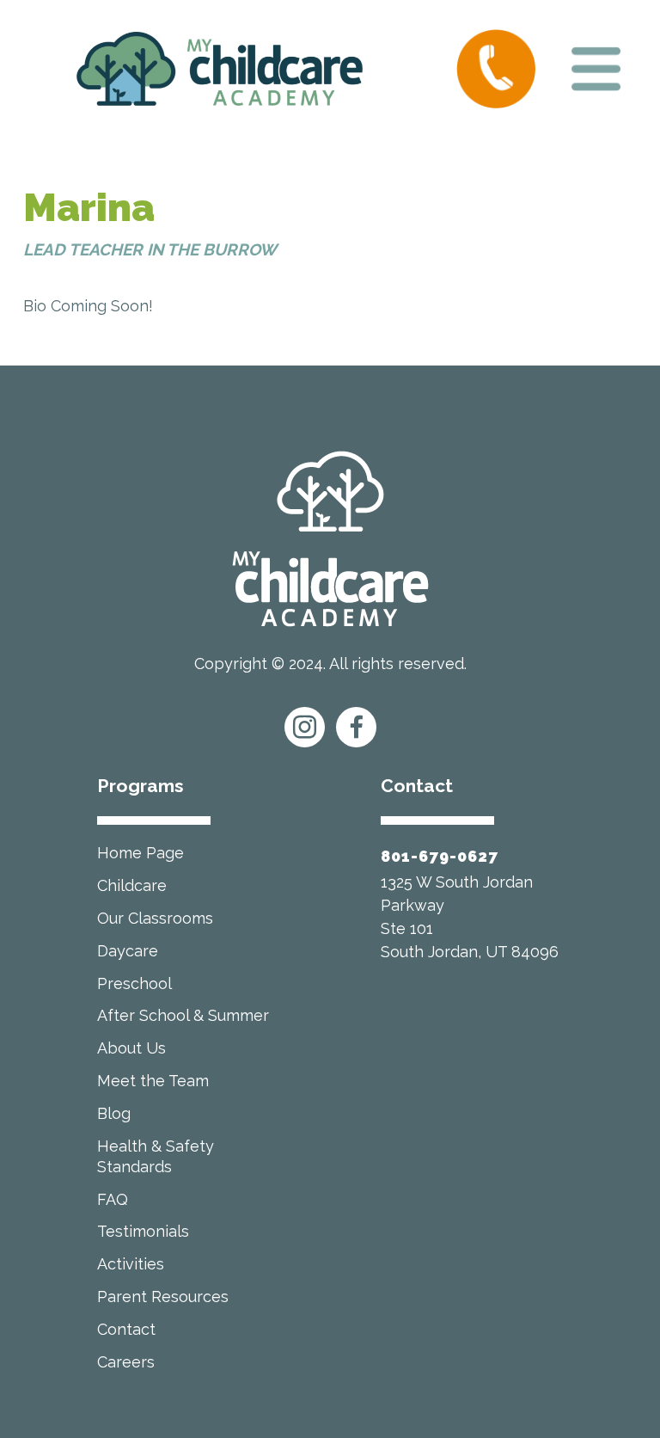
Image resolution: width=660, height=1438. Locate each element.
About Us (131, 1048)
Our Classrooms (155, 918)
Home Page (140, 853)
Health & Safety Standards (155, 1156)
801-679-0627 (439, 856)
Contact (126, 1329)
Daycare (127, 951)
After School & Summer (183, 1015)
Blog (114, 1113)
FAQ (112, 1199)
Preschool (134, 983)
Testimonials (143, 1231)
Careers (126, 1362)
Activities (130, 1264)
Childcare (132, 885)
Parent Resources (163, 1296)
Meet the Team (153, 1081)
